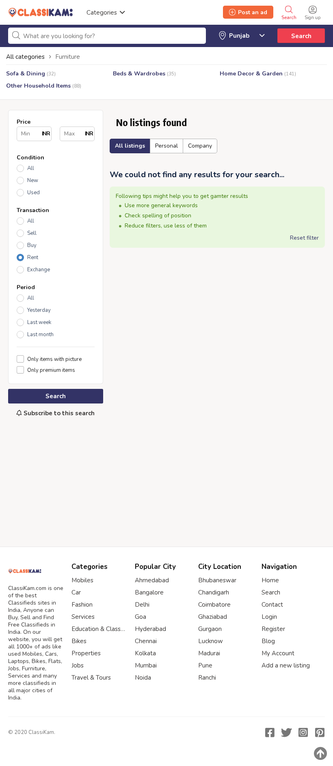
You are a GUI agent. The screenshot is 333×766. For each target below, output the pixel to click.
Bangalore (149, 592)
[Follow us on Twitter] (286, 732)
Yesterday (39, 310)
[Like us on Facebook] (269, 732)
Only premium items (51, 370)
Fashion (82, 604)
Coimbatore (214, 604)
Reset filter (304, 238)
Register (273, 629)
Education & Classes (99, 629)
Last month (40, 334)
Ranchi (207, 677)
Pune (205, 665)
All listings (130, 146)
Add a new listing (286, 665)
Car (76, 592)
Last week (39, 322)
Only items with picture (54, 359)
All (30, 168)
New (32, 180)
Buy (32, 245)
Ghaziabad (212, 616)
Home (270, 580)
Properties (86, 653)
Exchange (38, 269)
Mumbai (146, 665)
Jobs (77, 665)
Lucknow (210, 641)
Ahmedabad (152, 580)
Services (83, 616)
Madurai (209, 653)
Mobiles (82, 580)
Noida (143, 677)
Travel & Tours (91, 677)
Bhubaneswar (217, 580)
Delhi (142, 604)
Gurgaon (210, 629)
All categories (25, 56)
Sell (32, 233)
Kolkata (145, 653)
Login (269, 616)
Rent (32, 257)
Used (33, 192)
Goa (140, 616)
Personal (166, 146)
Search (301, 36)
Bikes (78, 641)
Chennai (146, 641)
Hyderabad (150, 629)
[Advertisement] (55, 477)
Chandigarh (213, 592)
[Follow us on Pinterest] (319, 732)
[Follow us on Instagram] (303, 732)
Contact (272, 604)
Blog (268, 641)
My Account (278, 653)
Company (200, 146)
